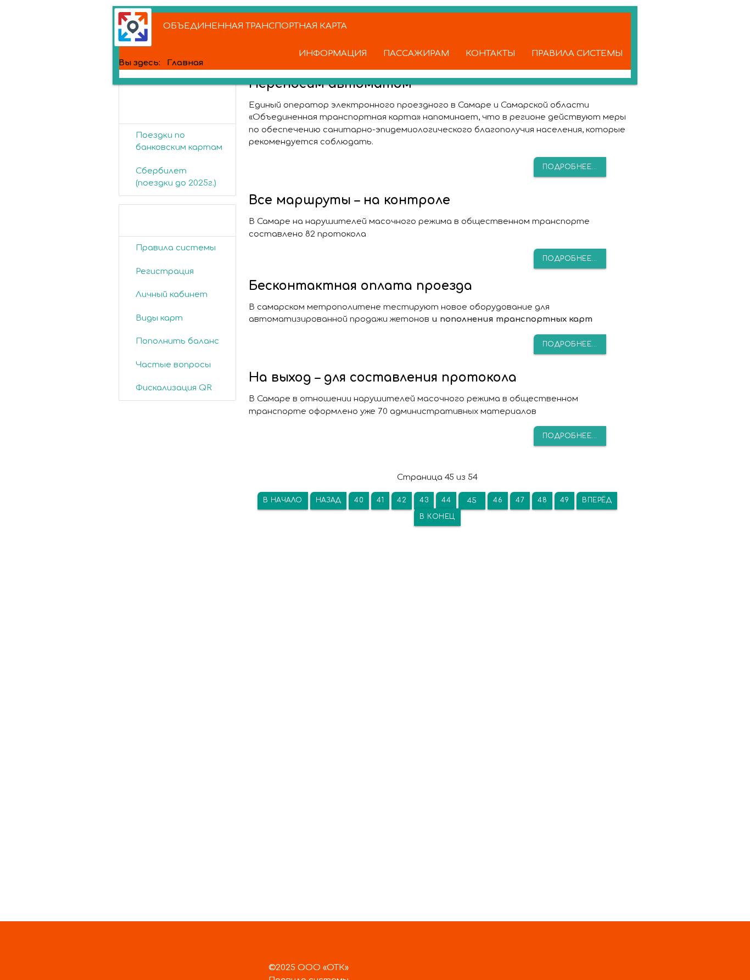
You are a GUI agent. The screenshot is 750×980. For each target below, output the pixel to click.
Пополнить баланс (177, 341)
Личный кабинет (172, 294)
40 (358, 500)
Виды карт (159, 318)
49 (564, 500)
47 (520, 500)
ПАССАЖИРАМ (416, 53)
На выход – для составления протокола (383, 377)
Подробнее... (569, 167)
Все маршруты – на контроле (349, 200)
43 (423, 500)
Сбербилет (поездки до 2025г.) (176, 177)
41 (380, 500)
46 (497, 500)
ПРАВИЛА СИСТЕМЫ (577, 53)
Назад (329, 500)
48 (542, 500)
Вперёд (597, 500)
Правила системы (176, 248)
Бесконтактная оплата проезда (360, 286)
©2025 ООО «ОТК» (308, 967)
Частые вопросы (173, 364)
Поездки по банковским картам (179, 142)
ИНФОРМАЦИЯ (333, 53)
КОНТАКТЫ (490, 53)
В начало (283, 500)
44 (446, 500)
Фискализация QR (174, 388)
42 (401, 500)
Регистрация (165, 271)
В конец (437, 516)
